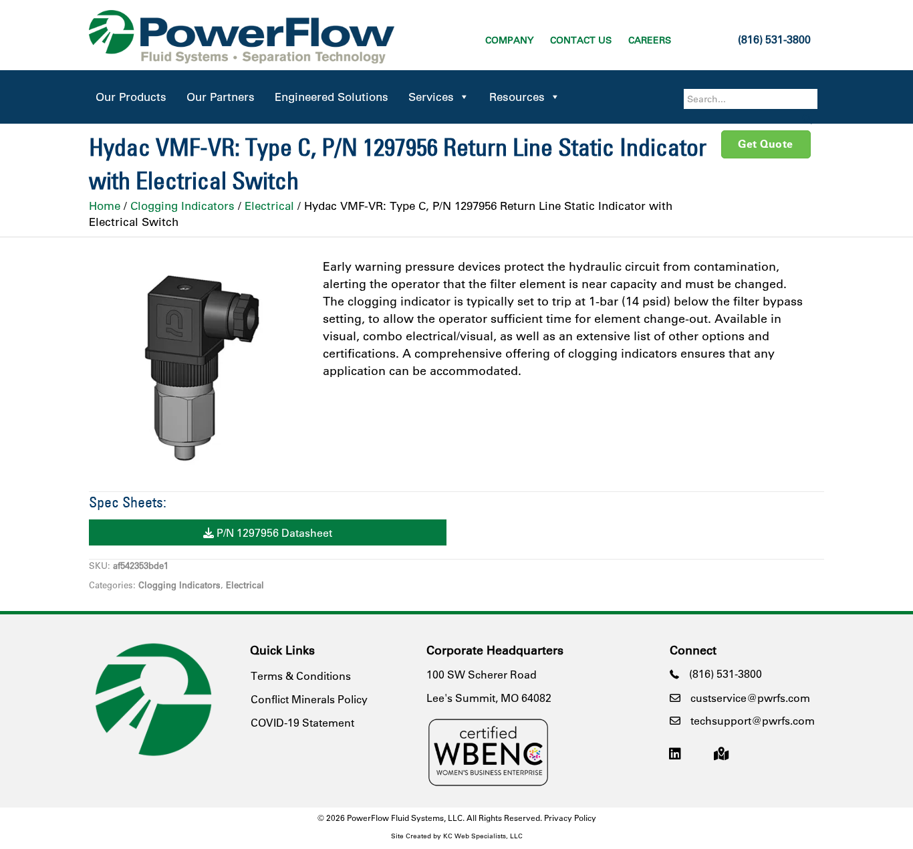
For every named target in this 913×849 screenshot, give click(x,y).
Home (104, 206)
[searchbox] (750, 99)
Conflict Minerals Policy (309, 699)
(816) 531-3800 (774, 39)
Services (431, 97)
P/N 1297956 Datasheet (273, 532)
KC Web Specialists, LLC (483, 836)
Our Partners (220, 97)
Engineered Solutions (331, 97)
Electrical (269, 206)
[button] (807, 119)
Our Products (131, 97)
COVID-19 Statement (302, 722)
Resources (517, 97)
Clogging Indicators (182, 206)
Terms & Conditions (301, 676)
